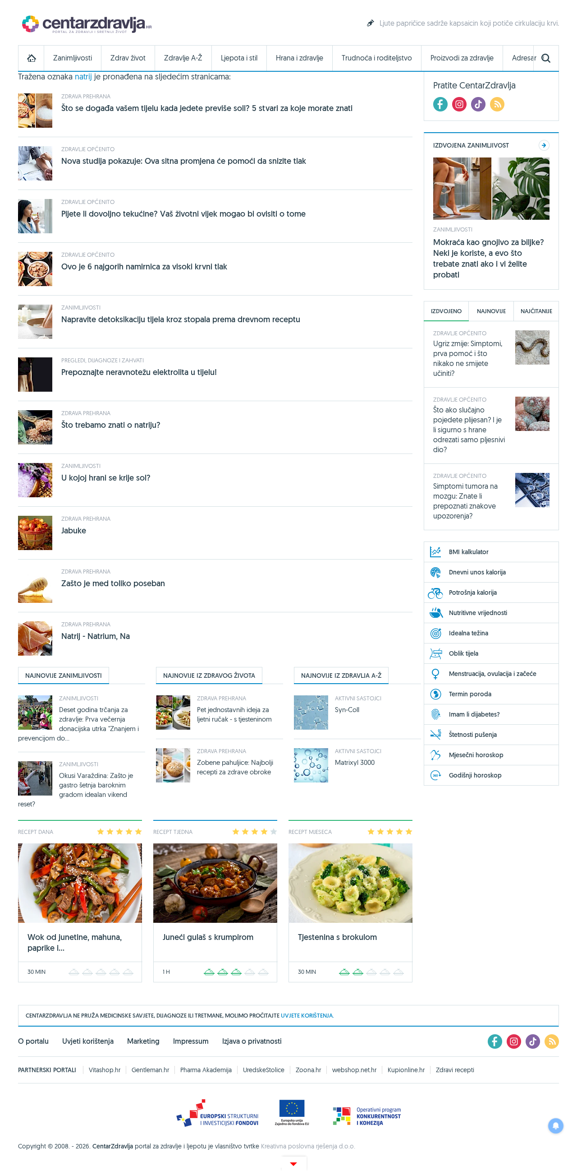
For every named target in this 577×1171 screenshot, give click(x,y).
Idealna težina (468, 633)
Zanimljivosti (72, 58)
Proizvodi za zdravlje (462, 58)
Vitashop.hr (104, 1070)
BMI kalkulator (469, 552)
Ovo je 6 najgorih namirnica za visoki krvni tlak (144, 266)
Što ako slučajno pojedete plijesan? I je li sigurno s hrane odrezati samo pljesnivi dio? (469, 429)
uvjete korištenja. (307, 1015)
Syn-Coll (347, 709)
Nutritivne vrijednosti (478, 613)
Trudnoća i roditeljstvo (377, 58)
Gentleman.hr (150, 1070)
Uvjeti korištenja (88, 1041)
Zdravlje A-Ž (183, 58)
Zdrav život (128, 58)
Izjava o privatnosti (252, 1041)
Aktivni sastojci (358, 698)
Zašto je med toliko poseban (113, 583)
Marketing (143, 1041)
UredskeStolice (263, 1070)
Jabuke (73, 530)
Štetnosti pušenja (473, 735)
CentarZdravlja (85, 23)
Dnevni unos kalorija (477, 572)
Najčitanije (536, 311)
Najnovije (491, 311)
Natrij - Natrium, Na (95, 636)
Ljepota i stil (239, 58)
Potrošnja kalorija (473, 592)
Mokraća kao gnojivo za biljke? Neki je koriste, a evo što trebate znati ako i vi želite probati (488, 258)
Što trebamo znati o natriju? (110, 425)
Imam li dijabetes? (474, 714)
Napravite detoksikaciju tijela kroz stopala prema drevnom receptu (180, 319)
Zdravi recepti (455, 1070)
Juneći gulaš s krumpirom (208, 937)
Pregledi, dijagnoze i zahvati (102, 360)
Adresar (524, 58)
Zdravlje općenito (87, 149)
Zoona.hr (308, 1070)
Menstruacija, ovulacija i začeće (492, 674)
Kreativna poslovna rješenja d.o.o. (308, 1146)
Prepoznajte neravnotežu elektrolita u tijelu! (139, 372)
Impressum (191, 1041)
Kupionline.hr (406, 1070)
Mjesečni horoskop (476, 755)
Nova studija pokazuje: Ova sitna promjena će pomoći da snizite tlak (183, 161)
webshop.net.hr (354, 1070)
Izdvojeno (446, 311)
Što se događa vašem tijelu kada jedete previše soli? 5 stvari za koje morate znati (207, 108)
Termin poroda (470, 694)
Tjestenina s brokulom (337, 937)
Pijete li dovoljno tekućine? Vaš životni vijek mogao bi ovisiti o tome (183, 213)
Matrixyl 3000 (355, 762)
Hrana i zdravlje (299, 58)
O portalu (33, 1041)
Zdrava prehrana (85, 96)
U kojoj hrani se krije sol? (106, 477)
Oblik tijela (463, 653)
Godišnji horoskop (475, 775)
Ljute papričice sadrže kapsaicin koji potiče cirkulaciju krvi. (469, 23)
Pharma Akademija (206, 1070)
